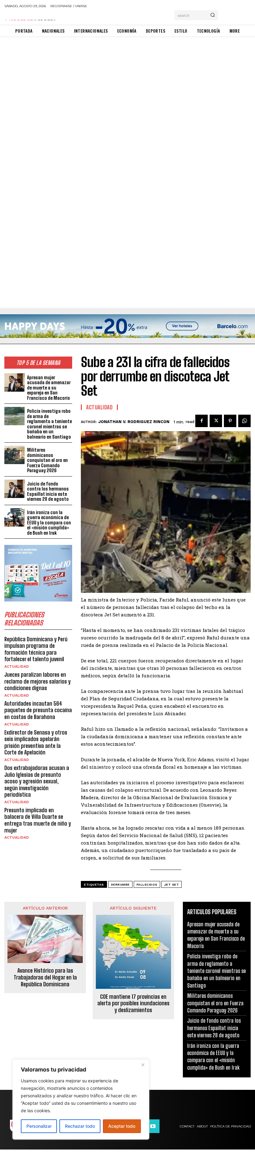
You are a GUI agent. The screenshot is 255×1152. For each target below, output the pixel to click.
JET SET (171, 884)
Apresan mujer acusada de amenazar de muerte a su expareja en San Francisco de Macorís (49, 388)
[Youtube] (153, 1126)
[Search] (212, 15)
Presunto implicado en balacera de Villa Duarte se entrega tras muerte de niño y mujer (37, 820)
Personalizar (39, 1126)
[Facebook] (201, 421)
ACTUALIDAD (16, 666)
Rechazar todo (80, 1126)
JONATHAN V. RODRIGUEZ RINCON (133, 421)
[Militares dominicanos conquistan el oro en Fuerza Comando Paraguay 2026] (14, 455)
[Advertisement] (127, 83)
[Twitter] (216, 421)
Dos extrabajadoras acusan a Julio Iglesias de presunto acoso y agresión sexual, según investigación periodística (36, 781)
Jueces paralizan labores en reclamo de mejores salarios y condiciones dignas (37, 681)
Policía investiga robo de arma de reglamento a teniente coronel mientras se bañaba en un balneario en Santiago (49, 424)
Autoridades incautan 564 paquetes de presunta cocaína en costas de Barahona (38, 710)
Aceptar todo (121, 1126)
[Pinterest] (230, 421)
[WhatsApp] (244, 421)
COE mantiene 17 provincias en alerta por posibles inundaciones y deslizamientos (133, 1003)
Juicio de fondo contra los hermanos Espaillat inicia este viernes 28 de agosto (48, 491)
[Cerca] (142, 1064)
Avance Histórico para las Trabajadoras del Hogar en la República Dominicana (45, 977)
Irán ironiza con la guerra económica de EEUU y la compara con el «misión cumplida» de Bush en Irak (49, 522)
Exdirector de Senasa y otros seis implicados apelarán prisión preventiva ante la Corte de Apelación (35, 742)
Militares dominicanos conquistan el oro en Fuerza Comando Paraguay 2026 (47, 460)
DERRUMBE (120, 884)
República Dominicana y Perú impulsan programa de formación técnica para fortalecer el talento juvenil (35, 649)
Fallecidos (147, 884)
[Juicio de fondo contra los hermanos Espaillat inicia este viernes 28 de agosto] (14, 489)
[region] (80, 1099)
